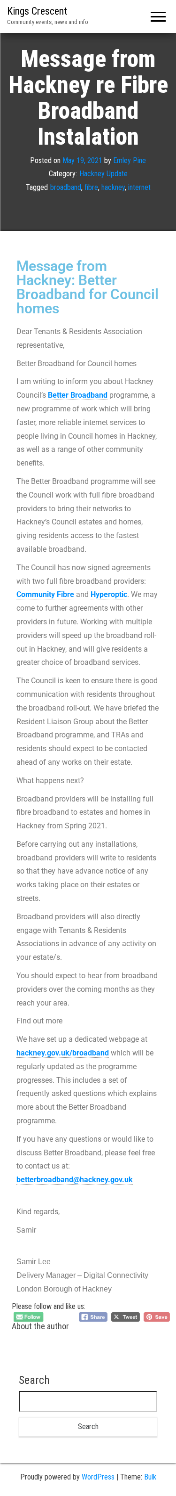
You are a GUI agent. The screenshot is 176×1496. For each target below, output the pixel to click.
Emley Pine (129, 160)
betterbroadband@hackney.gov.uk (74, 1179)
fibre (91, 187)
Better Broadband (77, 395)
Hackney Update (103, 173)
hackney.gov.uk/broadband (62, 1052)
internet (139, 187)
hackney (113, 187)
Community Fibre (45, 594)
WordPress (98, 1476)
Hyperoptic (109, 594)
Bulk (150, 1476)
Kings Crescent (37, 11)
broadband (65, 187)
